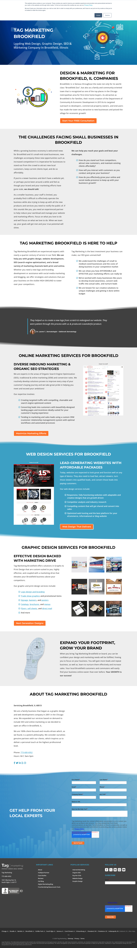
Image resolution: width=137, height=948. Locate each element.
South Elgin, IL (50, 931)
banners (32, 600)
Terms (82, 938)
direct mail (47, 608)
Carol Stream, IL (70, 931)
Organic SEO (76, 873)
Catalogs (25, 604)
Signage (24, 600)
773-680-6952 (27, 752)
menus (47, 604)
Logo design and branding (33, 592)
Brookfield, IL (30, 931)
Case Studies (42, 875)
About (40, 870)
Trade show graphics (30, 596)
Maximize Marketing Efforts (31, 433)
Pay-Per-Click (76, 875)
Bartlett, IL (21, 931)
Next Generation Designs (29, 623)
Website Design (77, 878)
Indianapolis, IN (113, 931)
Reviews (40, 878)
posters (45, 600)
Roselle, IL (13, 931)
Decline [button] (107, 15)
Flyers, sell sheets (29, 608)
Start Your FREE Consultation (78, 120)
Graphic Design (77, 881)
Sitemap (70, 938)
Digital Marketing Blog (45, 884)
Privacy (76, 938)
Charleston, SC (102, 931)
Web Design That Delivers (76, 526)
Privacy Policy (88, 5)
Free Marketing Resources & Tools (49, 887)
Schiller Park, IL (40, 931)
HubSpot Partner (43, 873)
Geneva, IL (60, 931)
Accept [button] (98, 15)
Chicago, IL (5, 931)
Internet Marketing (78, 870)
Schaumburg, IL (81, 931)
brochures (34, 604)
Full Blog (41, 881)
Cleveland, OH (92, 931)
